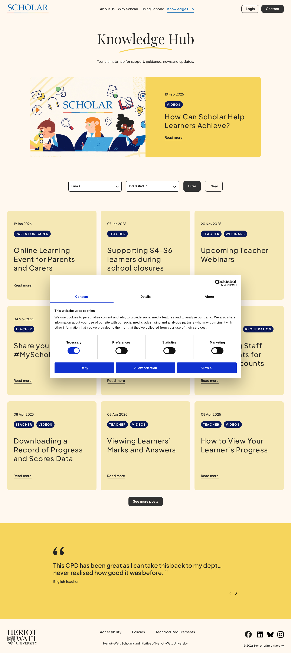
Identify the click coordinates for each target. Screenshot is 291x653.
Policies (138, 632)
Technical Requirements (175, 632)
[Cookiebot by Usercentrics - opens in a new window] (218, 282)
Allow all (206, 368)
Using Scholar (153, 9)
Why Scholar (128, 9)
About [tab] (209, 296)
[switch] (121, 350)
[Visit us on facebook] (248, 634)
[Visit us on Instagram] (280, 634)
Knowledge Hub (180, 9)
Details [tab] (145, 296)
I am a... (77, 186)
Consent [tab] (81, 296)
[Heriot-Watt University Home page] (22, 637)
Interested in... (139, 186)
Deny (84, 368)
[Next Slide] (236, 594)
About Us (107, 9)
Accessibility (110, 632)
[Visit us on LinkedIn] (260, 634)
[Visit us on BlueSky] (270, 634)
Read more (174, 137)
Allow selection (145, 368)
